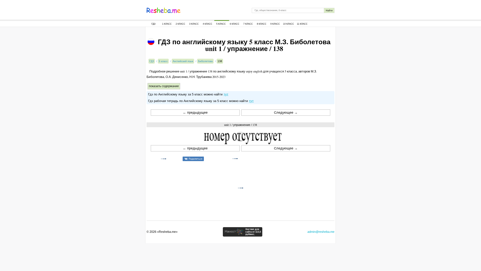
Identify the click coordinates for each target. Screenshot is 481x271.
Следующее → (286, 112)
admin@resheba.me (320, 231)
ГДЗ (153, 24)
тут (226, 94)
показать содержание (164, 86)
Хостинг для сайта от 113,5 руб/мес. (253, 232)
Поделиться (195, 158)
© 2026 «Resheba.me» (162, 231)
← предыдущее (195, 112)
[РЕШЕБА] (163, 10)
